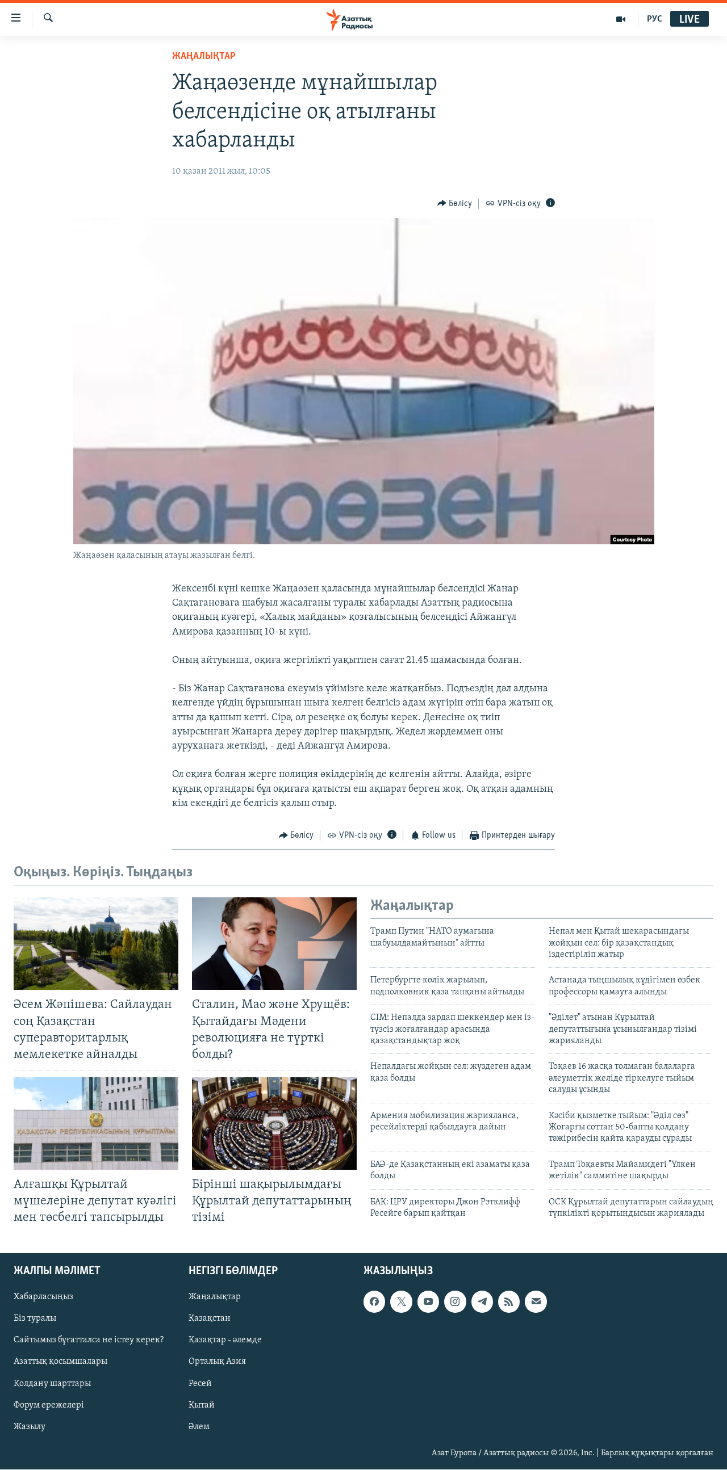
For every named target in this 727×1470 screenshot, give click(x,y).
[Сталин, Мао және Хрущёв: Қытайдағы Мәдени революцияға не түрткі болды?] (274, 943)
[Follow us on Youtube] (428, 1302)
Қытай (202, 1405)
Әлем (199, 1426)
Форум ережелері (49, 1405)
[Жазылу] (535, 1302)
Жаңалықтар (215, 1297)
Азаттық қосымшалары (60, 1362)
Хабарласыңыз (43, 1297)
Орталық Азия (217, 1362)
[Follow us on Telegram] (482, 1302)
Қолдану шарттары (52, 1383)
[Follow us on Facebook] (374, 1302)
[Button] (455, 203)
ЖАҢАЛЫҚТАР (204, 57)
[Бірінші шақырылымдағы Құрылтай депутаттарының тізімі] (274, 1123)
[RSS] (509, 1302)
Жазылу (29, 1426)
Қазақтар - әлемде (225, 1340)
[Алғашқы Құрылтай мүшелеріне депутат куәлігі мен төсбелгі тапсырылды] (96, 1123)
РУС (654, 19)
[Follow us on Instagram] (455, 1302)
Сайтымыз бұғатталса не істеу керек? (89, 1340)
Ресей (200, 1383)
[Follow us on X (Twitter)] (401, 1302)
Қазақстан (210, 1319)
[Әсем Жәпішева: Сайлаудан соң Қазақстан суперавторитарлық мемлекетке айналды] (96, 943)
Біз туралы (35, 1319)
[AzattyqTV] (621, 19)
